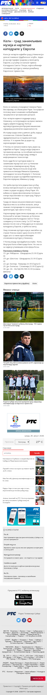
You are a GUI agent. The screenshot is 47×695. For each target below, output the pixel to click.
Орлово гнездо (7, 12)
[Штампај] (22, 33)
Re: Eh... (6, 573)
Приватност (7, 686)
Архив (26, 668)
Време (22, 634)
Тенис (31, 640)
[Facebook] (5, 33)
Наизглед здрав (38, 652)
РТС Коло (39, 657)
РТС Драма (7, 657)
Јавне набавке (30, 672)
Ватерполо (18, 641)
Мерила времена (37, 633)
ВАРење (31, 12)
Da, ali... (6, 534)
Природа (27, 650)
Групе (17, 8)
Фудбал (14, 640)
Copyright (17, 686)
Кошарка (23, 640)
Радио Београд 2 (31, 663)
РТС (3, 672)
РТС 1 (8, 656)
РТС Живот (18, 657)
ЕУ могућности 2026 (34, 636)
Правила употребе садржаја (32, 686)
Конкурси (41, 672)
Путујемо (17, 649)
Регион (22, 631)
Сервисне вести (33, 634)
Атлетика (27, 641)
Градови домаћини (28, 8)
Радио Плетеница (31, 664)
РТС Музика (22, 659)
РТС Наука (39, 656)
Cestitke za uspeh (10, 563)
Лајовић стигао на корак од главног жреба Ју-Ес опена (18, 470)
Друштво (15, 633)
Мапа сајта (38, 679)
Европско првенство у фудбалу (16, 283)
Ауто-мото (37, 641)
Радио (6, 663)
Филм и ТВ (11, 650)
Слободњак (6, 13)
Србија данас (38, 631)
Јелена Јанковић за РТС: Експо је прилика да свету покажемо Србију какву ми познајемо (18, 500)
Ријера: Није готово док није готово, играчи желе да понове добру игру (16, 489)
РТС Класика (29, 657)
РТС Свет (29, 656)
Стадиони (40, 8)
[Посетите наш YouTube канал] (29, 620)
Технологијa (7, 649)
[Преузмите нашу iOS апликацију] (23, 596)
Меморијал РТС (31, 643)
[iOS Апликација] (23, 516)
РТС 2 (15, 656)
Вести (30, 10)
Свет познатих (28, 649)
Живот (17, 647)
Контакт (10, 672)
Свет (29, 631)
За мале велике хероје (22, 652)
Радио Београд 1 (16, 663)
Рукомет (8, 641)
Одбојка (38, 640)
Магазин (9, 647)
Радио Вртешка (32, 666)
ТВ (4, 656)
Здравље (39, 649)
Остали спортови (16, 643)
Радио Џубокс (19, 666)
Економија (25, 633)
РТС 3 (22, 656)
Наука (19, 650)
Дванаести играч (20, 12)
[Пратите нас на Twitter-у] (18, 620)
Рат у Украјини (12, 634)
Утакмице (22, 10)
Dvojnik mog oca (10, 545)
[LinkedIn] (16, 33)
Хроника (6, 633)
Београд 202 (17, 664)
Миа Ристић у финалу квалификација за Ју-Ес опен (18, 479)
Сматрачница (10, 636)
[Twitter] (11, 33)
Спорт (7, 640)
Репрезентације (7, 8)
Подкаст (21, 636)
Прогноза (9, 442)
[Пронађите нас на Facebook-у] (24, 620)
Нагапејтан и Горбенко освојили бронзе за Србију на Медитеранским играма (18, 460)
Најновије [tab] (7, 448)
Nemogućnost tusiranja (12, 555)
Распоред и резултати (9, 10)
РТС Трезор (11, 659)
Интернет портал (23, 673)
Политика (14, 631)
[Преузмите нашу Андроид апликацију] (23, 602)
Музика (38, 647)
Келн (35, 283)
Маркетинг (19, 672)
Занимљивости (27, 647)
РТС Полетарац (34, 659)
